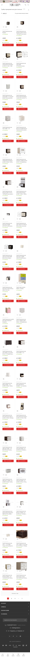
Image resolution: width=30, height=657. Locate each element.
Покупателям (5, 610)
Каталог (3, 603)
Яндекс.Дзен (20, 636)
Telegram (13, 636)
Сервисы (3, 606)
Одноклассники (16, 636)
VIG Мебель (4, 614)
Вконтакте (9, 636)
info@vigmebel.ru (16, 627)
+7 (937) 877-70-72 (11, 625)
